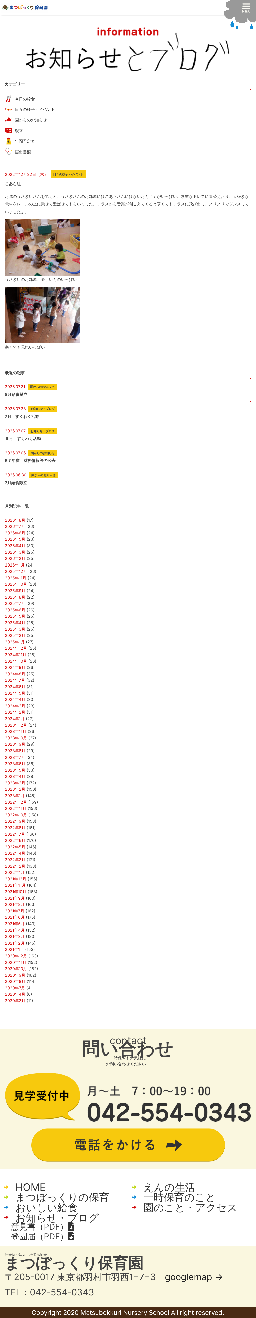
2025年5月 (15, 616)
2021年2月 (15, 943)
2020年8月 (15, 981)
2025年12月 (16, 571)
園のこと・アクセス (191, 1207)
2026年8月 (15, 520)
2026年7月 (15, 526)
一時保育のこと (180, 1197)
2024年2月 (15, 712)
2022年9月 (15, 821)
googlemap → (194, 1276)
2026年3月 (15, 552)
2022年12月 (16, 802)
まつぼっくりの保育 (63, 1197)
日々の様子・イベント (35, 109)
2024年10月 (16, 661)
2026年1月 (15, 565)
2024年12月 (16, 648)
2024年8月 (15, 673)
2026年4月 (15, 545)
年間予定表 (25, 141)
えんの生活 (170, 1187)
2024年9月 (15, 667)
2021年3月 (15, 936)
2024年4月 (15, 699)
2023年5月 (15, 770)
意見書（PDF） (39, 1227)
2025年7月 (15, 603)
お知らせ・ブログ (57, 1218)
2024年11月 (15, 654)
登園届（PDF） (39, 1236)
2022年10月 (16, 814)
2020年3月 (15, 1000)
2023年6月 (15, 763)
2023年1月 (15, 795)
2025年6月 (15, 609)
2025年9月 (15, 590)
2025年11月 (15, 577)
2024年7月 (15, 680)
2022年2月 (15, 866)
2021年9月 (15, 898)
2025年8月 (15, 597)
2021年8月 (15, 904)
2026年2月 (15, 558)
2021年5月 (15, 923)
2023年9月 (15, 744)
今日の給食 (25, 98)
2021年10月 (15, 891)
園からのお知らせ (31, 119)
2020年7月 (15, 987)
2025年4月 (15, 622)
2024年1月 (15, 718)
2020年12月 (16, 955)
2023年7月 (15, 757)
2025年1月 (15, 641)
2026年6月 (15, 532)
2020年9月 (15, 975)
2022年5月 (15, 846)
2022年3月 (15, 859)
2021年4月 (15, 930)
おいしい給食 (47, 1207)
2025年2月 (15, 635)
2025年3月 (15, 629)
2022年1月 (15, 872)
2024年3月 (15, 705)
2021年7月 (14, 910)
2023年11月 (15, 731)
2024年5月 (15, 693)
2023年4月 (15, 776)
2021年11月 (15, 885)
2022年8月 (15, 827)
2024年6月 (15, 686)
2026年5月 (15, 539)
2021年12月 (15, 878)
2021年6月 (15, 917)
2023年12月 (16, 725)
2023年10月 (16, 737)
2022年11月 (15, 808)
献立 (19, 130)
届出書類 (23, 151)
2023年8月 (15, 750)
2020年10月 (16, 968)
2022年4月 (15, 853)
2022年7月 (15, 834)
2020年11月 (15, 962)
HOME (31, 1187)
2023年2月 (15, 789)
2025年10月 (16, 584)
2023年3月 (15, 782)
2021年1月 (14, 949)
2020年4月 (15, 994)
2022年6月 (15, 840)
